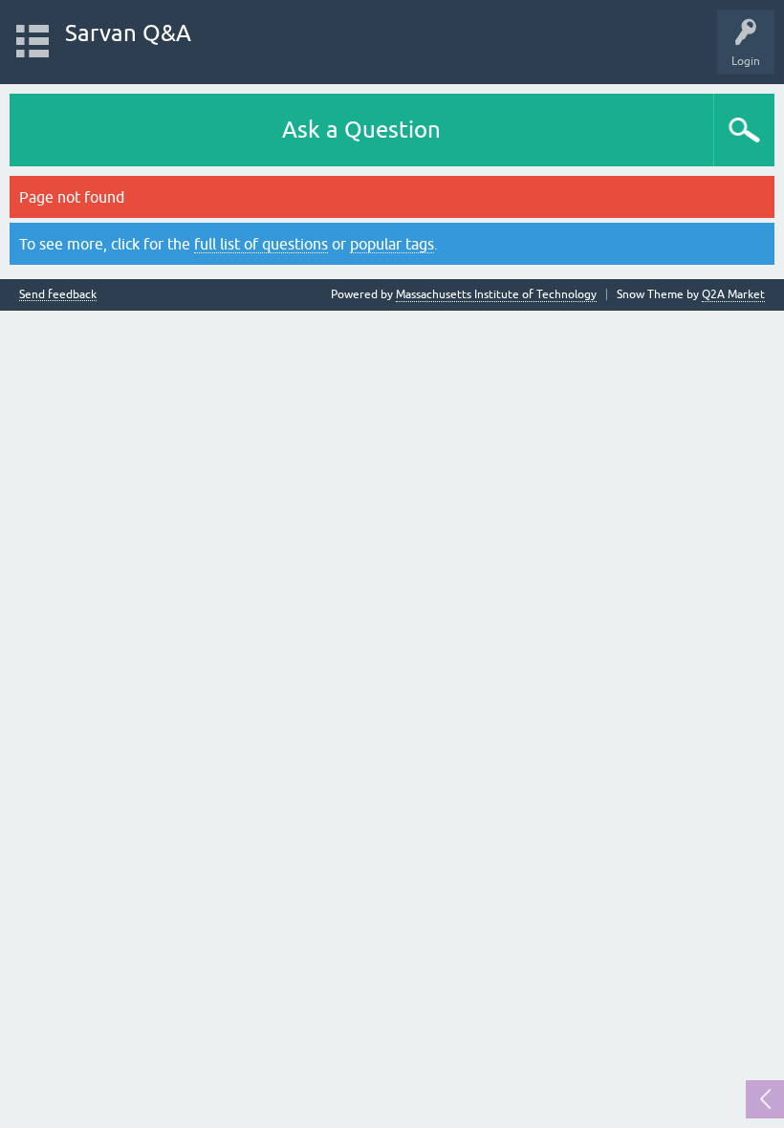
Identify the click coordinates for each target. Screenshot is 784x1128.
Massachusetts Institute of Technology (496, 294)
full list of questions (261, 243)
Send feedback (58, 295)
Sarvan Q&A (128, 33)
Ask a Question (361, 129)
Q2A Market (733, 294)
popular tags (392, 243)
